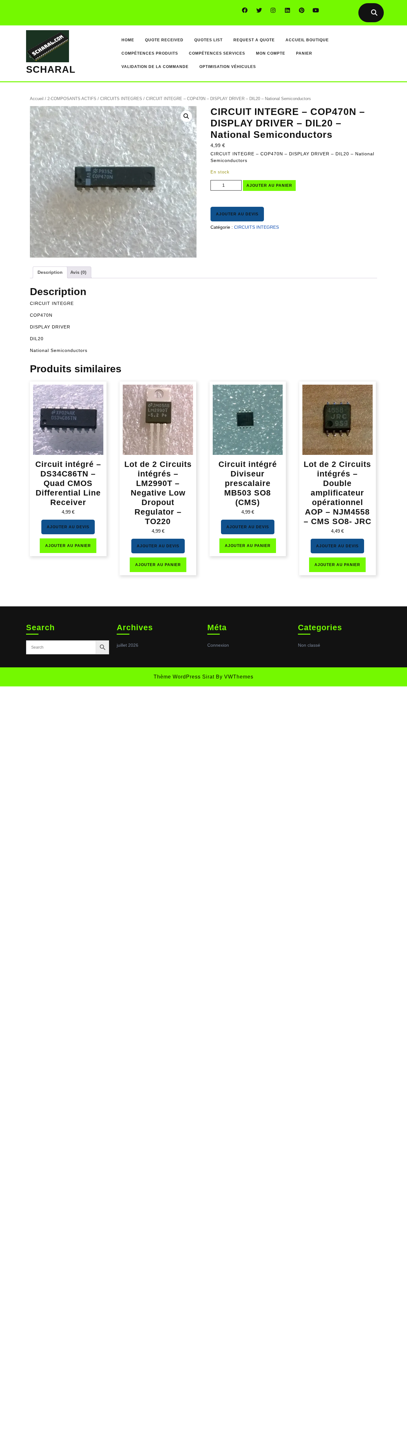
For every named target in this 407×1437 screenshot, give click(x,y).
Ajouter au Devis (237, 214)
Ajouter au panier (269, 185)
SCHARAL (50, 69)
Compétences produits (149, 53)
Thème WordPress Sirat (184, 676)
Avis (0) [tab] (78, 272)
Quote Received (164, 40)
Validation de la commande (155, 66)
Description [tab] (50, 272)
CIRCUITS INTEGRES (121, 98)
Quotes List (208, 40)
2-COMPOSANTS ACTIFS (71, 98)
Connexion (218, 645)
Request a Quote (254, 40)
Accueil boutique (307, 40)
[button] (186, 116)
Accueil (37, 98)
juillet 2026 (127, 645)
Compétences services (217, 53)
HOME (127, 40)
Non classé (309, 645)
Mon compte (270, 53)
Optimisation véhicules (227, 66)
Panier (304, 53)
